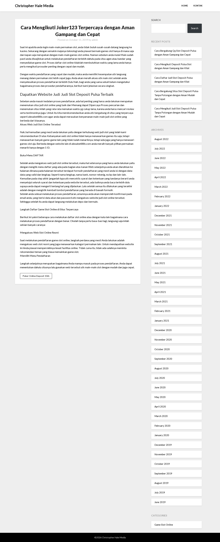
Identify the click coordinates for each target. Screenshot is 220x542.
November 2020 (163, 339)
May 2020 (160, 397)
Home (184, 5)
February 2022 (162, 196)
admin (95, 39)
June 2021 (160, 272)
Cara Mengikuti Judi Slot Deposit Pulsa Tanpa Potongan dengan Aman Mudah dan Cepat (175, 112)
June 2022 (160, 158)
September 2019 (163, 473)
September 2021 (163, 244)
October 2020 (162, 349)
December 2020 (163, 330)
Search (156, 20)
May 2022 (160, 167)
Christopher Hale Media (34, 6)
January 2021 (161, 320)
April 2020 (160, 406)
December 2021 (163, 215)
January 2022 (161, 205)
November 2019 (163, 454)
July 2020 (159, 377)
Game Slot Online (163, 524)
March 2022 (161, 186)
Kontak (197, 5)
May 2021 (160, 282)
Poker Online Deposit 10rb (36, 276)
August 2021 (161, 253)
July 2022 (159, 148)
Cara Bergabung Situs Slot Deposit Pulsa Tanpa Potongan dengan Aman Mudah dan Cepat (176, 95)
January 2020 (161, 435)
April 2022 (160, 177)
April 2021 (160, 291)
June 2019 (160, 502)
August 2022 (161, 139)
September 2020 (163, 358)
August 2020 (161, 368)
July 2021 (159, 263)
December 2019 (163, 444)
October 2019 (162, 463)
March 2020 (161, 416)
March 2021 (161, 301)
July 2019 (159, 492)
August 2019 (161, 482)
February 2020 (162, 425)
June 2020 (160, 387)
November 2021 (163, 225)
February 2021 (162, 310)
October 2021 (162, 234)
